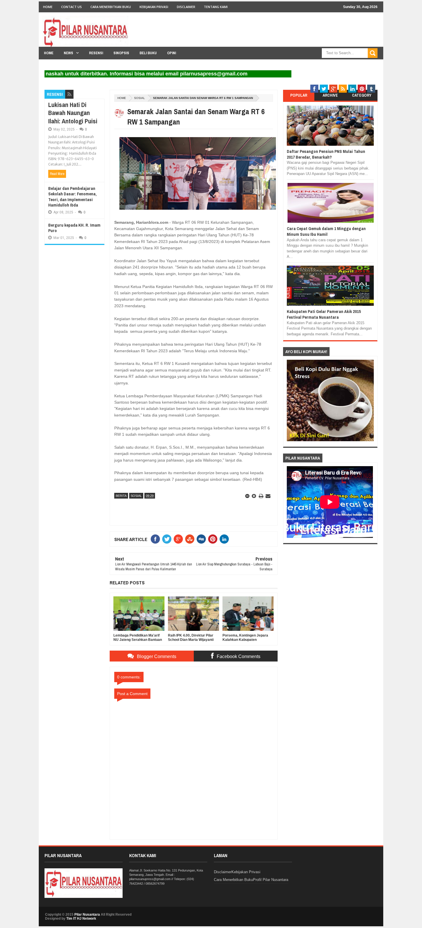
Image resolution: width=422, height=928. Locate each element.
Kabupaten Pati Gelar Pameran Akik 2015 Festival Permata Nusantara (324, 314)
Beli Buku (148, 52)
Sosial (139, 98)
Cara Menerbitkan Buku (110, 7)
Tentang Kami (216, 7)
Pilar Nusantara (87, 915)
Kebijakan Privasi (154, 7)
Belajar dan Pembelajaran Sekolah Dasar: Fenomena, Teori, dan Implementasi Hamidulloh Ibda (72, 196)
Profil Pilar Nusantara (270, 880)
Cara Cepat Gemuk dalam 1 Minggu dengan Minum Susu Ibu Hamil (326, 231)
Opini (171, 52)
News (68, 52)
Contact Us (71, 7)
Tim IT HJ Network (81, 919)
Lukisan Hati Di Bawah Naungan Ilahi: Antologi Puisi (72, 112)
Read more (57, 174)
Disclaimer (186, 7)
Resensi (96, 52)
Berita (121, 495)
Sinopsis (121, 52)
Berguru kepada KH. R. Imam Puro (74, 228)
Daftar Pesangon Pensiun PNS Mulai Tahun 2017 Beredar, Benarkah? (326, 154)
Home (48, 7)
